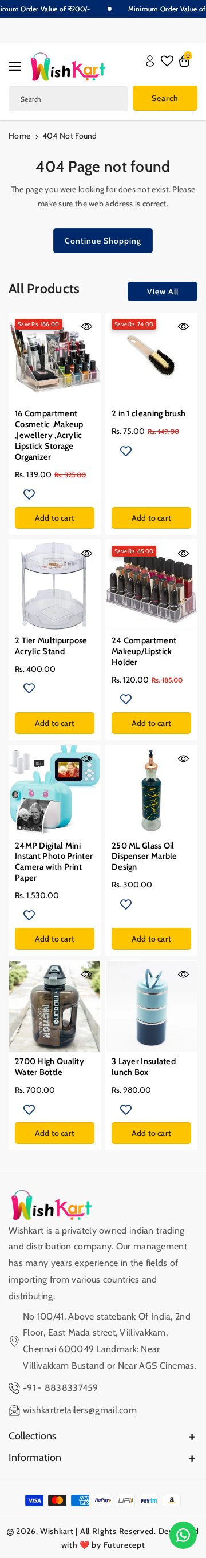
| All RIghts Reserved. (116, 1531)
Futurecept (124, 1545)
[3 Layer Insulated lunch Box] (151, 1006)
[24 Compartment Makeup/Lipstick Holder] (151, 585)
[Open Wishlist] (167, 61)
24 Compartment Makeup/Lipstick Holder (144, 651)
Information (35, 1457)
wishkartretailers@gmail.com (80, 1410)
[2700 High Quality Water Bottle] (54, 1006)
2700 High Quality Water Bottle (49, 1066)
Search (165, 98)
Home (19, 136)
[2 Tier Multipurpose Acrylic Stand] (54, 585)
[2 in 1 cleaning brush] (151, 358)
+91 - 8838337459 (60, 1387)
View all (163, 291)
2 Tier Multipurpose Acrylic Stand (51, 645)
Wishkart (57, 1531)
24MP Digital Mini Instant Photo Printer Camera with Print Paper (54, 862)
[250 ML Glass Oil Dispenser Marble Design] (151, 790)
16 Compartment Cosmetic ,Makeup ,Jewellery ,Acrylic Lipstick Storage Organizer (49, 435)
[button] (18, 66)
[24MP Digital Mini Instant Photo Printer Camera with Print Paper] (54, 790)
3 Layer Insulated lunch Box (144, 1066)
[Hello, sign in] (150, 61)
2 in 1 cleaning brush (148, 413)
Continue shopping (103, 241)
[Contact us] (183, 1535)
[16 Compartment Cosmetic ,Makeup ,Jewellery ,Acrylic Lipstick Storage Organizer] (54, 358)
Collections (32, 1436)
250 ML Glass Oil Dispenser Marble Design (144, 857)
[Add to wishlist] (29, 493)
